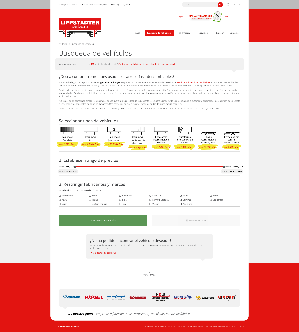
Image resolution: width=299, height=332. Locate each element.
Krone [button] (95, 200)
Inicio (137, 32)
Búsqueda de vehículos (158, 32)
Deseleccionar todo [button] (93, 190)
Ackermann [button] (67, 196)
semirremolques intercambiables (193, 82)
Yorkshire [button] (187, 204)
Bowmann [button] (127, 196)
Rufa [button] (124, 200)
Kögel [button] (64, 200)
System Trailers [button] (99, 204)
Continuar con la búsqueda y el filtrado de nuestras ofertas (147, 64)
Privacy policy (160, 326)
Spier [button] (64, 204)
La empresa (184, 32)
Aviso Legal (149, 326)
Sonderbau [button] (218, 200)
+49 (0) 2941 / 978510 (122, 108)
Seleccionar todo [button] (70, 190)
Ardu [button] (94, 196)
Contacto (234, 32)
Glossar (220, 32)
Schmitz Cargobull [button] (161, 200)
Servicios (203, 32)
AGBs (242, 326)
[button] (181, 16)
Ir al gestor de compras (104, 252)
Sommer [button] (187, 200)
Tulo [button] (124, 204)
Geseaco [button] (156, 196)
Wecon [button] (155, 204)
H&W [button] (185, 196)
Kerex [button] (215, 196)
